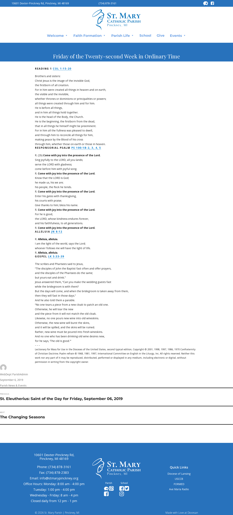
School (145, 35)
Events (176, 36)
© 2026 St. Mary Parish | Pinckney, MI (57, 512)
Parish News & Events (13, 385)
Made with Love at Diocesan (181, 512)
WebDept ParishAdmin (14, 374)
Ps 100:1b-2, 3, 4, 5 (86, 148)
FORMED (179, 484)
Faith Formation (87, 36)
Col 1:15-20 (62, 68)
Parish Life (120, 36)
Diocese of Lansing (179, 473)
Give (161, 35)
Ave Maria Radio (179, 489)
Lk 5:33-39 (56, 256)
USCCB (179, 479)
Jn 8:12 (56, 231)
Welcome (55, 36)
